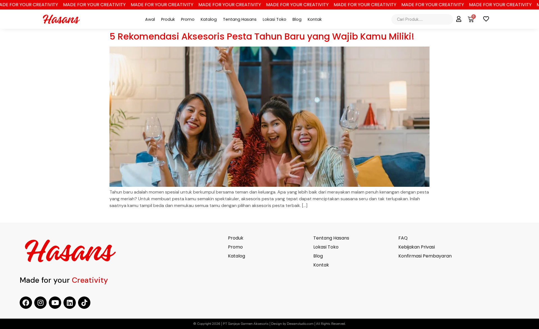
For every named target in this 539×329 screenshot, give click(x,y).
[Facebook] (26, 302)
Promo (188, 19)
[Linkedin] (69, 302)
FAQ (403, 238)
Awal (150, 19)
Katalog (209, 19)
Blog (297, 19)
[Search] (454, 19)
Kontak (315, 19)
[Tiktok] (84, 302)
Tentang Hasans (240, 19)
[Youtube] (55, 302)
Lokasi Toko (274, 19)
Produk (168, 19)
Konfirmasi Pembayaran (425, 256)
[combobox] (422, 19)
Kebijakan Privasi (416, 247)
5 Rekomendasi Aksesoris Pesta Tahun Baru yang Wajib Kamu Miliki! (261, 36)
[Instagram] (40, 302)
